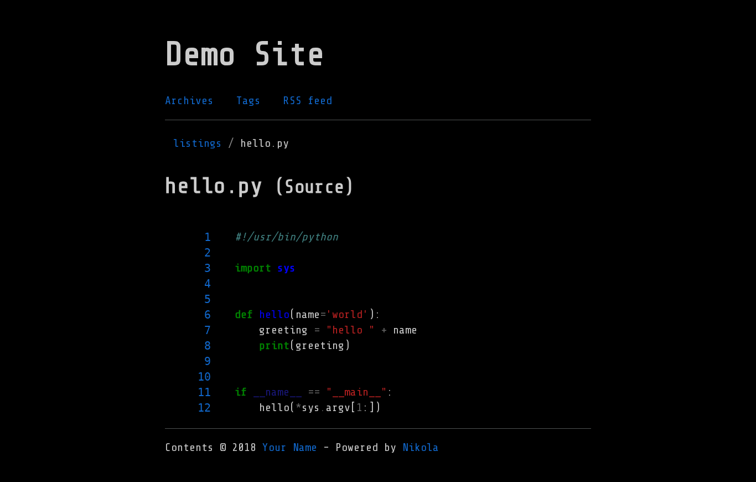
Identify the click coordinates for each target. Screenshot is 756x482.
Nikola (420, 447)
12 (204, 407)
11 (204, 392)
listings (197, 143)
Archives (189, 100)
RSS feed (307, 100)
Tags (248, 100)
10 (204, 376)
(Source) (314, 187)
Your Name (289, 447)
